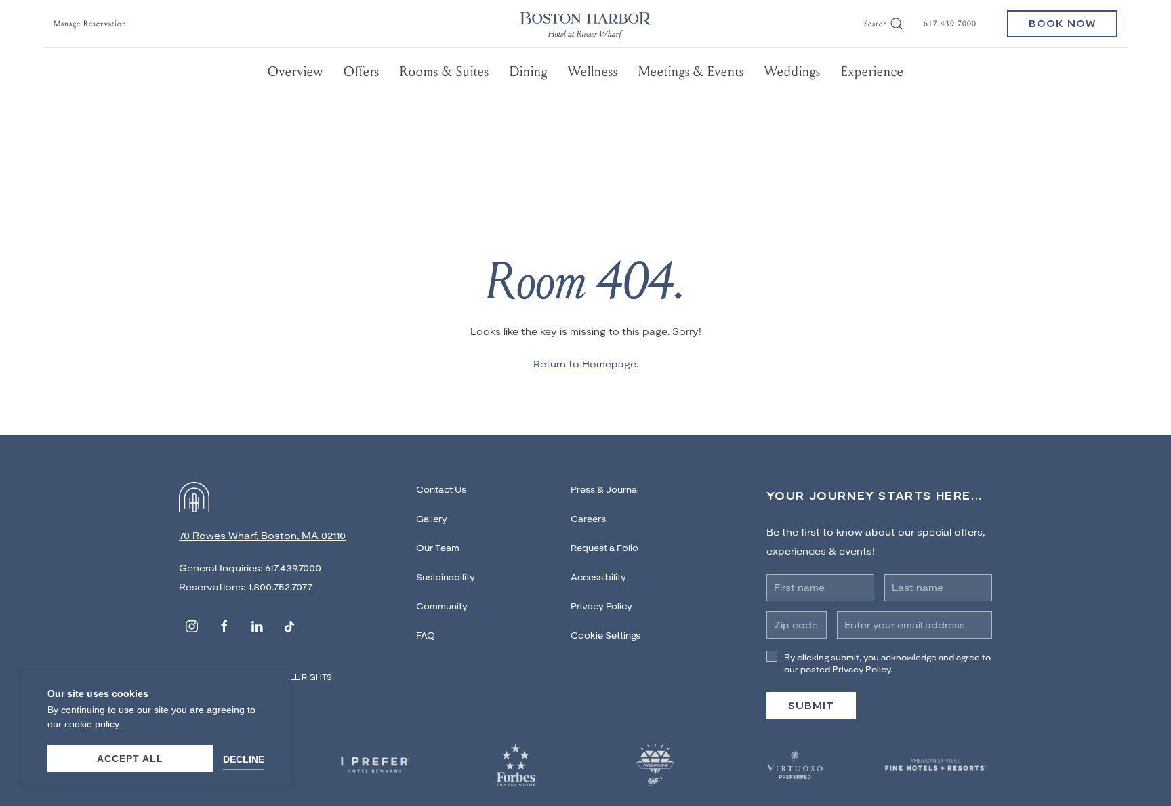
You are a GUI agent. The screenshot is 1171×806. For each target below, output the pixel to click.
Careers (588, 518)
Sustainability (445, 576)
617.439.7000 (950, 23)
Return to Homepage (584, 363)
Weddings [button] (792, 71)
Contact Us (441, 489)
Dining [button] (529, 71)
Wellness (593, 71)
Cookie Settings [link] (605, 635)
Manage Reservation (90, 23)
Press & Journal (605, 489)
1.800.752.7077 (280, 586)
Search (876, 23)
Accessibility (598, 576)
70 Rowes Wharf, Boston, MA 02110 (262, 535)
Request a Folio (604, 547)
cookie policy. (92, 724)
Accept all (130, 758)
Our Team (437, 547)
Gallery (431, 518)
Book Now (1062, 23)
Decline (243, 759)
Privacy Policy (601, 606)
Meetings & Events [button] (691, 71)
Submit (811, 705)
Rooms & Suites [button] (444, 71)
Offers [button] (361, 71)
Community (442, 606)
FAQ (425, 635)
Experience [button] (872, 71)
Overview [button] (295, 71)
